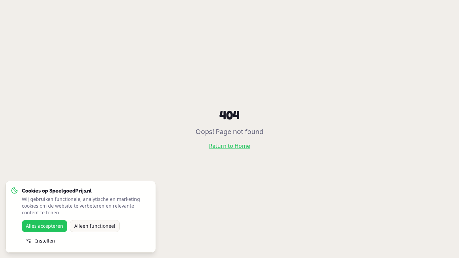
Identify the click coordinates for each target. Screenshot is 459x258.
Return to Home (229, 145)
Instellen (45, 241)
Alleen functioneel (94, 226)
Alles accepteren (44, 226)
